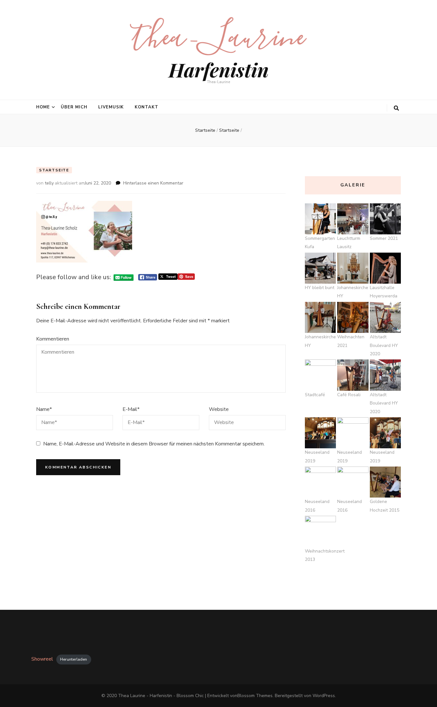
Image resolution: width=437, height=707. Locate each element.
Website (219, 409)
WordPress (324, 696)
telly (49, 183)
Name (44, 409)
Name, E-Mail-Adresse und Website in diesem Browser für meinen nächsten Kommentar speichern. (154, 443)
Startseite (54, 170)
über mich (74, 107)
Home (43, 107)
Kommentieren (52, 338)
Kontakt (146, 107)
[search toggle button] (396, 108)
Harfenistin (219, 69)
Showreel (42, 659)
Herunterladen (73, 659)
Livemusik (111, 107)
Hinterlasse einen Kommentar (153, 183)
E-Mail (131, 409)
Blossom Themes (255, 696)
